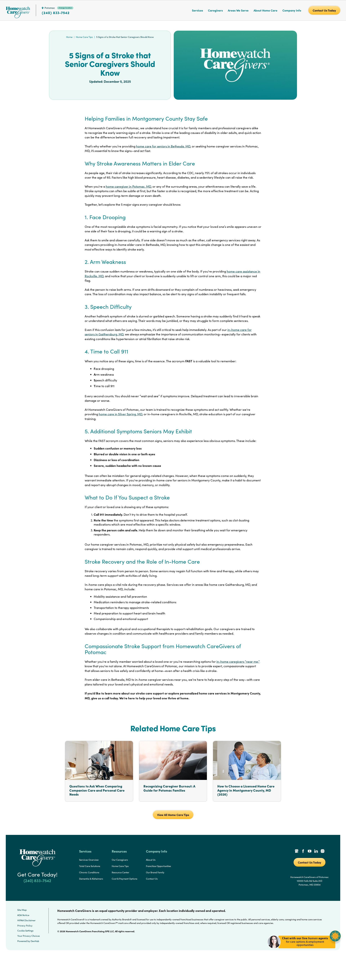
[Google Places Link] (296, 851)
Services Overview (89, 859)
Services (197, 10)
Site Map (22, 909)
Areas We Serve (238, 10)
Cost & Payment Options (124, 878)
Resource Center (120, 872)
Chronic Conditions (89, 872)
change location (65, 7)
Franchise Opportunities (158, 866)
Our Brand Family (155, 872)
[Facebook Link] (303, 851)
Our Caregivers (120, 859)
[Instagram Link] (322, 851)
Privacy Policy (24, 925)
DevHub (35, 941)
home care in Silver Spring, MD (120, 414)
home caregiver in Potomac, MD (128, 186)
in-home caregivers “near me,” (238, 662)
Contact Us (152, 878)
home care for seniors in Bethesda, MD (163, 146)
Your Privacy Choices (28, 935)
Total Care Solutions (89, 866)
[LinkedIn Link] (316, 851)
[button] (304, 950)
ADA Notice (23, 915)
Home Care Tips (84, 37)
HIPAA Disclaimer (26, 920)
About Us (151, 859)
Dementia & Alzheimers (91, 878)
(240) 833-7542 (56, 12)
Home (69, 37)
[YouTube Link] (309, 851)
